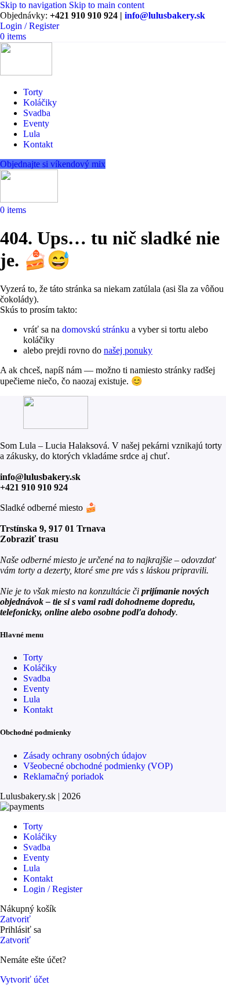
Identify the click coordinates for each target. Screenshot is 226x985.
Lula (31, 699)
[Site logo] (26, 72)
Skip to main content (106, 5)
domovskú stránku (95, 329)
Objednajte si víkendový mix (52, 164)
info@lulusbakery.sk (165, 15)
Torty (33, 657)
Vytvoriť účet (24, 979)
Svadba (36, 678)
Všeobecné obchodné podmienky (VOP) (98, 766)
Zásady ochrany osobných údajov (85, 755)
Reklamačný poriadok (63, 776)
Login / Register (52, 889)
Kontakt (38, 710)
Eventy (36, 689)
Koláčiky (40, 668)
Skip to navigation (34, 5)
